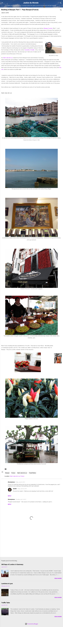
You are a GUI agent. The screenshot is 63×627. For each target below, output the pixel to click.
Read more (58, 578)
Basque (7, 473)
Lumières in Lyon (7, 583)
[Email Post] (6, 469)
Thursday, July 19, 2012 (21, 499)
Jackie (15, 488)
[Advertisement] (31, 543)
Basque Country (48, 28)
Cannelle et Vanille (29, 50)
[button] (61, 10)
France (13, 473)
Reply (9, 496)
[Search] (61, 3)
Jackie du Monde (30, 3)
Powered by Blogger (32, 624)
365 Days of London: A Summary (12, 564)
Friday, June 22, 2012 (20, 482)
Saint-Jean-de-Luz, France (17, 476)
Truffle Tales (5, 602)
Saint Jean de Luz (8, 57)
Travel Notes (32, 473)
